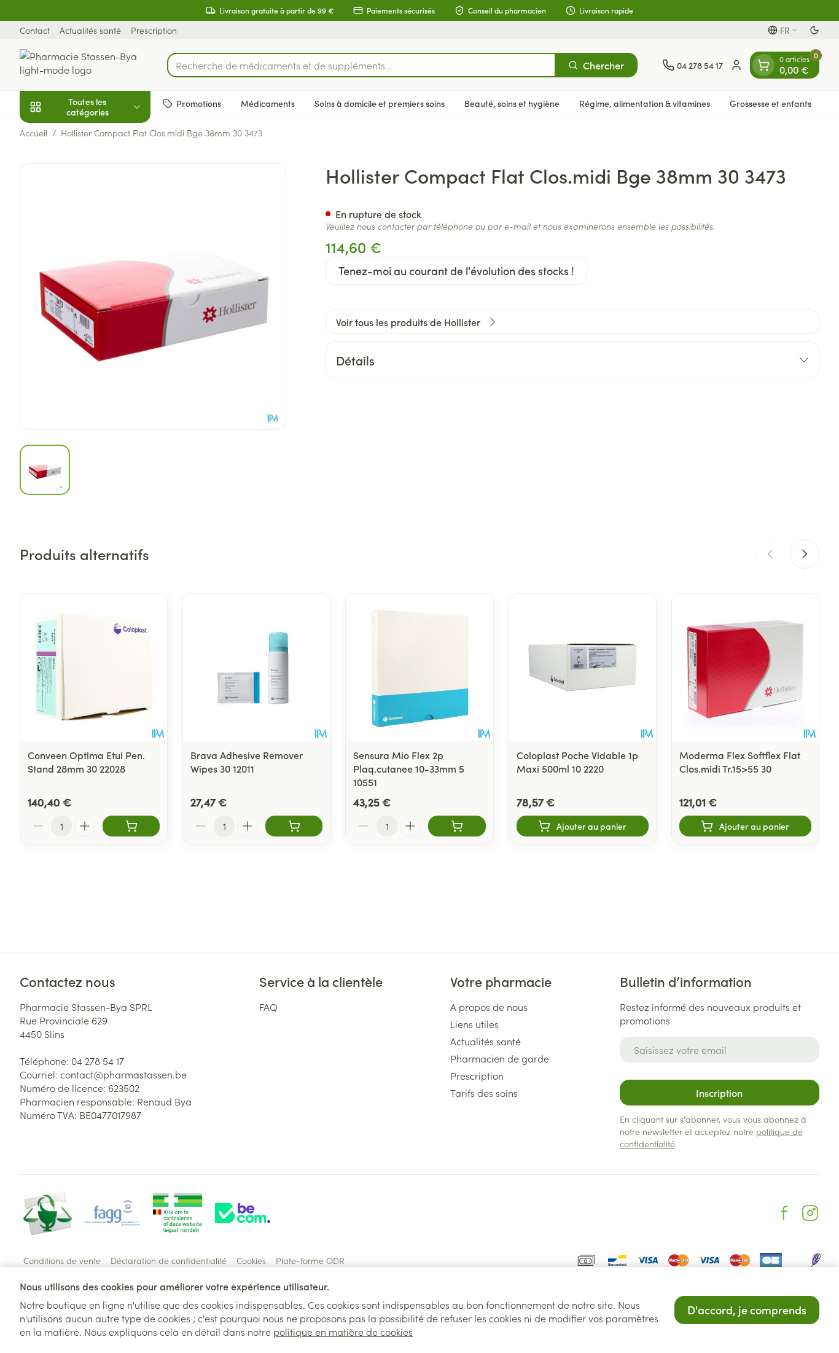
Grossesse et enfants (770, 103)
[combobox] (361, 65)
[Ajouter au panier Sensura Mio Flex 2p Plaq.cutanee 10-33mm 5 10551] (456, 826)
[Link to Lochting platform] (815, 1260)
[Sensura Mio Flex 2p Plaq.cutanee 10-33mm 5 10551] (419, 667)
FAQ (268, 1006)
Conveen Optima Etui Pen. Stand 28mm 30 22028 (86, 761)
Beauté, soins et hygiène (512, 103)
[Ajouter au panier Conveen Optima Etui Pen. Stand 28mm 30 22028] (131, 826)
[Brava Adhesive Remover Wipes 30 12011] (256, 667)
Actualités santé (90, 30)
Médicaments (268, 103)
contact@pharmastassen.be (123, 1074)
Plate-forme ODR (310, 1260)
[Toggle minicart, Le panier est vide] (763, 65)
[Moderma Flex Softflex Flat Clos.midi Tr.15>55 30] (745, 667)
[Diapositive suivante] (804, 554)
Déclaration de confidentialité (169, 1260)
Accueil (33, 133)
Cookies (251, 1260)
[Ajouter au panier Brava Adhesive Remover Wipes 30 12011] (293, 826)
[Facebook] (784, 1213)
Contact (35, 30)
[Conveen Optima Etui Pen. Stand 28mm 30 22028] (93, 667)
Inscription (719, 1092)
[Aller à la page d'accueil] (81, 64)
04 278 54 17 (97, 1060)
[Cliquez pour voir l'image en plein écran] (153, 296)
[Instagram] (810, 1213)
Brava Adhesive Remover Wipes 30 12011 (246, 761)
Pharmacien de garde (499, 1058)
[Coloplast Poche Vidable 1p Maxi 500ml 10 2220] (582, 667)
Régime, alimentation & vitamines (644, 103)
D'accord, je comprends (746, 1309)
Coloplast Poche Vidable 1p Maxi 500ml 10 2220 (577, 761)
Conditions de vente (62, 1260)
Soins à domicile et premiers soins (379, 103)
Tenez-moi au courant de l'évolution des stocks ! (456, 270)
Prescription (154, 30)
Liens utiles (474, 1024)
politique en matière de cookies (343, 1331)
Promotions (198, 103)
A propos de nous (489, 1006)
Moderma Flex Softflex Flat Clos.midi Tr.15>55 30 (739, 761)
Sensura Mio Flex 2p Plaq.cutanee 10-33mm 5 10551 (408, 768)
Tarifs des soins (484, 1092)
